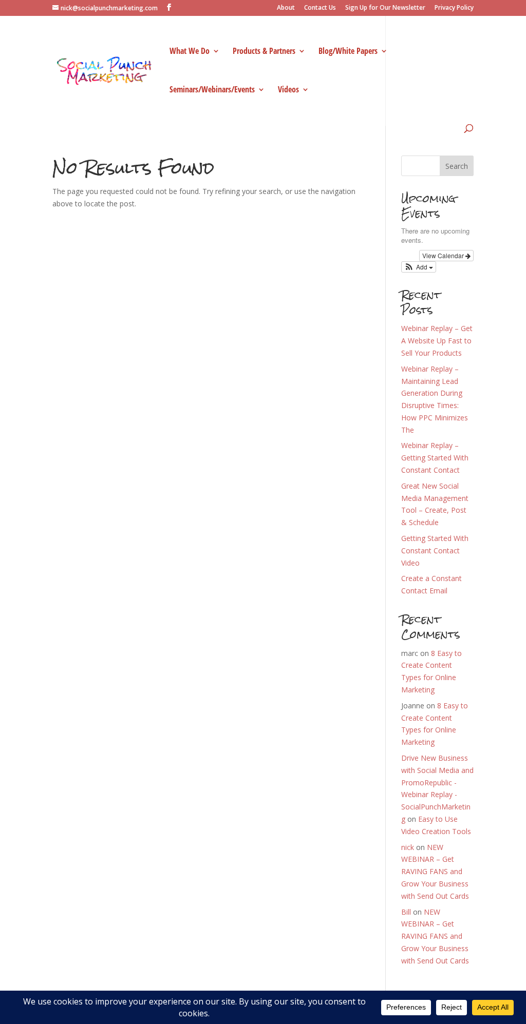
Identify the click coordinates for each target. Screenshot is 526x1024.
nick (407, 847)
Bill (406, 912)
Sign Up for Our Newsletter (385, 8)
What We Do (190, 51)
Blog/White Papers (348, 51)
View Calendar (443, 255)
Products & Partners (264, 51)
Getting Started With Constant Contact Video (434, 550)
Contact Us (320, 8)
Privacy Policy (454, 8)
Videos (288, 90)
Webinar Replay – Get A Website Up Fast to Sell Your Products (437, 340)
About (286, 8)
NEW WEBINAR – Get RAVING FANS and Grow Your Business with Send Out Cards (435, 871)
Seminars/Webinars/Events (212, 90)
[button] (419, 267)
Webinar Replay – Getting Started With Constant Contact (434, 457)
